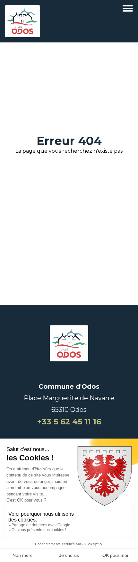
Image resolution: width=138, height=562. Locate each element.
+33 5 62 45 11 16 (69, 421)
